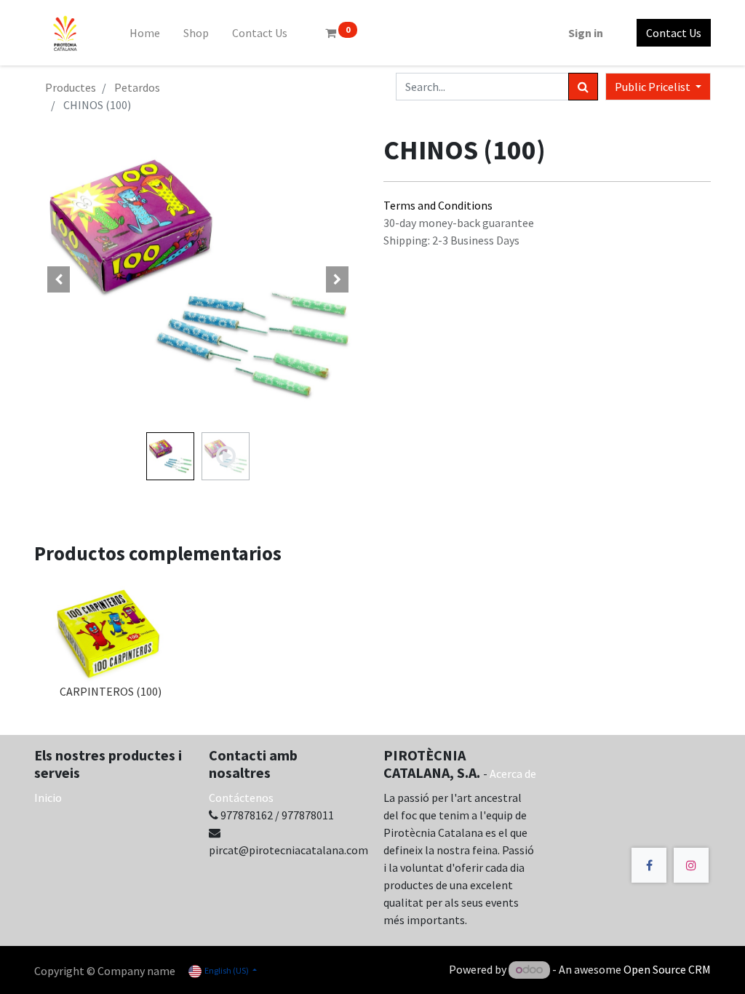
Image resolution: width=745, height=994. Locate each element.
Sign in (585, 32)
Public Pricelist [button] (654, 86)
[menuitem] (145, 32)
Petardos (137, 87)
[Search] (583, 86)
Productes (70, 87)
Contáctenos (241, 797)
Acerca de (513, 773)
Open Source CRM (667, 969)
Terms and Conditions (438, 205)
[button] (59, 279)
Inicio (48, 797)
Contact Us (673, 32)
